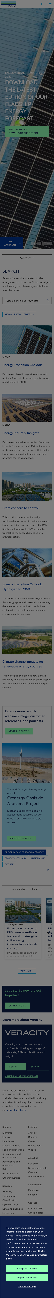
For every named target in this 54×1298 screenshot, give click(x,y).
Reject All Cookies (27, 1277)
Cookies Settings (27, 1286)
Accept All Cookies (27, 1268)
